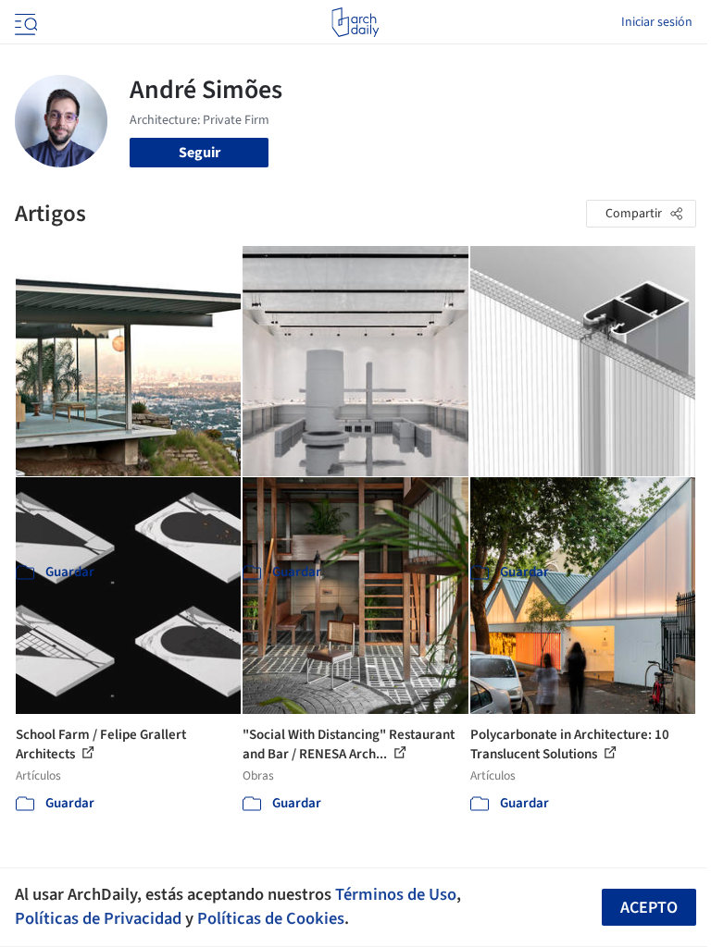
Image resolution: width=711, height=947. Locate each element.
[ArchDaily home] (355, 22)
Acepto (649, 907)
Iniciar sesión (656, 22)
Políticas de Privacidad (98, 918)
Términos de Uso (395, 894)
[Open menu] (24, 22)
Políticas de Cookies (270, 918)
